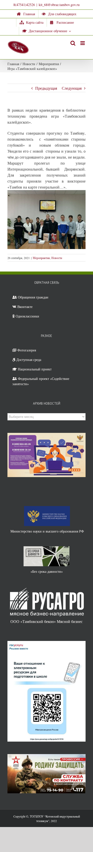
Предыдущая (46, 88)
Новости (56, 258)
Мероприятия (41, 258)
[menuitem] (26, 14)
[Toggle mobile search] (72, 43)
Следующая (72, 88)
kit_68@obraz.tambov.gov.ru (59, 4)
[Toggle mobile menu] (83, 43)
